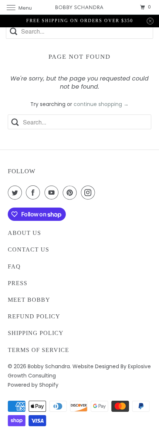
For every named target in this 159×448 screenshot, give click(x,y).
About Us (24, 233)
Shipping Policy (36, 333)
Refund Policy (34, 316)
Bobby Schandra (49, 366)
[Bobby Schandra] (79, 7)
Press (17, 283)
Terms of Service (38, 350)
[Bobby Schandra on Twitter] (16, 192)
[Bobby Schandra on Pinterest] (71, 192)
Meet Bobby (29, 300)
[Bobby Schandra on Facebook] (34, 192)
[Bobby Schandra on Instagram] (89, 192)
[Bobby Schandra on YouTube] (52, 192)
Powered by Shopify (33, 385)
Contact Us (28, 249)
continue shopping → (101, 104)
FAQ (14, 266)
